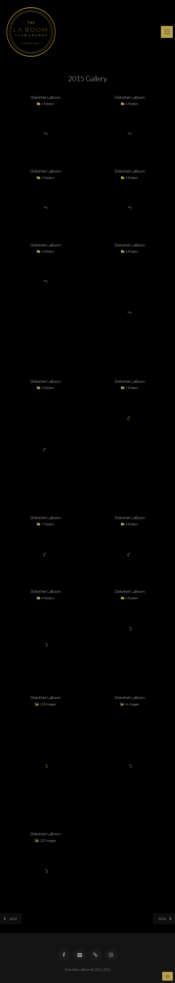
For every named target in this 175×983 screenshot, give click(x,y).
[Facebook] (64, 955)
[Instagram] (111, 955)
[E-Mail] (79, 955)
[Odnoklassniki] (95, 955)
